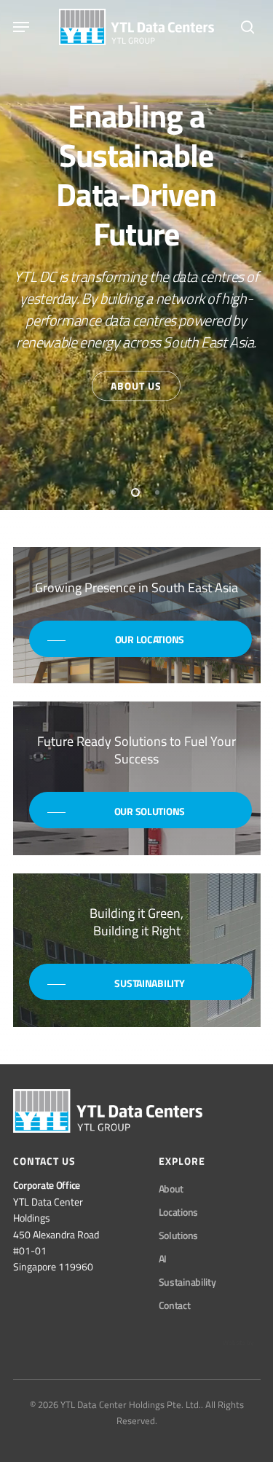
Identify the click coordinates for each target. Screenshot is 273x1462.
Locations (178, 1212)
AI (163, 1258)
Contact (175, 1305)
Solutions (178, 1235)
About (171, 1188)
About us (136, 385)
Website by (238, 1342)
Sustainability (187, 1282)
